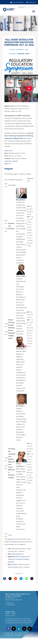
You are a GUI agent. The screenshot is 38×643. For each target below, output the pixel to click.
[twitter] (13, 628)
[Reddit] (15, 578)
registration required (11, 161)
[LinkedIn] (21, 578)
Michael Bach (20, 200)
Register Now (8, 150)
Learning (20, 53)
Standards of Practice (17, 564)
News (27, 53)
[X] (10, 578)
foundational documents (17, 542)
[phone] (29, 628)
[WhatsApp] (26, 578)
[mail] (24, 628)
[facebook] (8, 628)
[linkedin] (19, 628)
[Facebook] (5, 578)
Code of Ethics (15, 549)
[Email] (32, 578)
